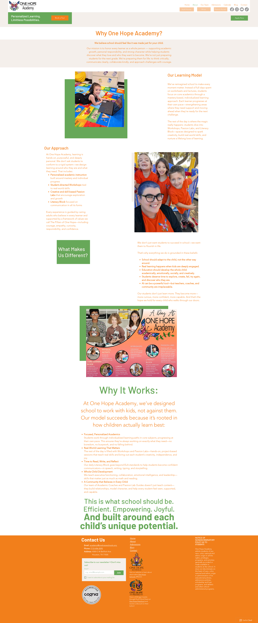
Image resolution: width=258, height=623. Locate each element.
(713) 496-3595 (97, 548)
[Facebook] (232, 9)
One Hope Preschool (137, 601)
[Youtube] (242, 9)
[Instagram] (237, 9)
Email (86, 569)
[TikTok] (247, 9)
